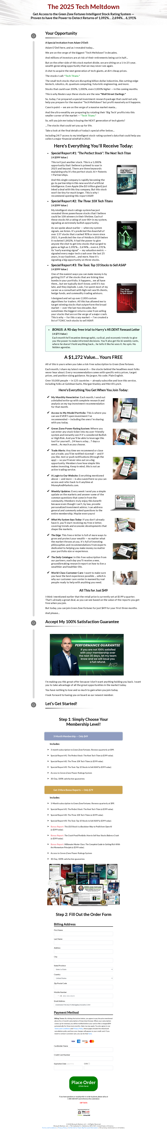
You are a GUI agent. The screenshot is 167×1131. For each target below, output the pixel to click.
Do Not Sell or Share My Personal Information (83, 1128)
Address (57, 948)
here (90, 1034)
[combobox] (83, 951)
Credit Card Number (62, 1055)
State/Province (60, 965)
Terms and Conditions (62, 1028)
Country (57, 974)
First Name (58, 930)
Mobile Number (60, 992)
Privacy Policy (78, 1028)
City (55, 957)
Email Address (59, 1001)
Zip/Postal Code (60, 983)
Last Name (58, 939)
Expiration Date (64, 1064)
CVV (86, 1064)
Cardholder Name (61, 1046)
